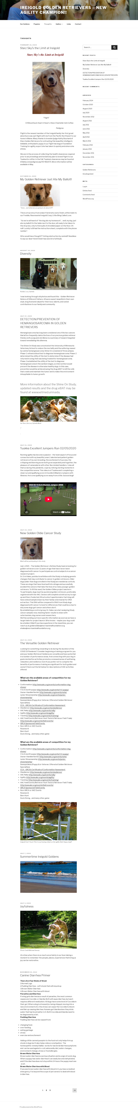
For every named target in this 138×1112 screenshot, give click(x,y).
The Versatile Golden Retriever (39, 643)
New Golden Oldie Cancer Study (40, 533)
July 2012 (86, 125)
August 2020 (87, 109)
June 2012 (86, 129)
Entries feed (87, 191)
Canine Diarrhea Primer (35, 975)
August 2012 (87, 121)
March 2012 (87, 141)
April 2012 (86, 137)
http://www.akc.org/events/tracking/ (43, 716)
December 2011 (88, 153)
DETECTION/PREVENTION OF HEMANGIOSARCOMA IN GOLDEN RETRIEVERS (43, 323)
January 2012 (87, 149)
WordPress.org (88, 199)
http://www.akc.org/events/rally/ (42, 711)
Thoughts (48, 24)
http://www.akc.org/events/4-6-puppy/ (53, 690)
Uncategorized (88, 174)
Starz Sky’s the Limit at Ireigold (40, 48)
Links (69, 24)
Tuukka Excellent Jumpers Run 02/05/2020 (48, 448)
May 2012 (86, 133)
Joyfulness (27, 906)
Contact (78, 24)
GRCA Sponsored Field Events (32, 723)
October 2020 (88, 104)
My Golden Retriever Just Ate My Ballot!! (46, 179)
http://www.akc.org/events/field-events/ (36, 721)
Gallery (58, 24)
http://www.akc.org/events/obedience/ (46, 708)
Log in (85, 186)
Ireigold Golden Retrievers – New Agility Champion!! (63, 10)
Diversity (25, 253)
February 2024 (88, 100)
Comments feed (89, 195)
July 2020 (86, 113)
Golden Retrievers (89, 170)
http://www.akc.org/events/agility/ (40, 713)
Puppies (37, 24)
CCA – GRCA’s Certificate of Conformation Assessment (43, 705)
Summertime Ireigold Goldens (39, 856)
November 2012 (88, 117)
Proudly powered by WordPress (31, 1107)
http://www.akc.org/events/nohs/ (53, 692)
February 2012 (88, 145)
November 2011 (88, 157)
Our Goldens (25, 24)
